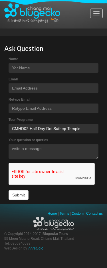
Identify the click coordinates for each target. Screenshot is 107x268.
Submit (18, 195)
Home (52, 214)
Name (13, 59)
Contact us (94, 214)
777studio (35, 248)
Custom (78, 214)
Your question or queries (28, 140)
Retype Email (19, 99)
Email (13, 79)
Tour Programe (21, 120)
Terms (64, 214)
